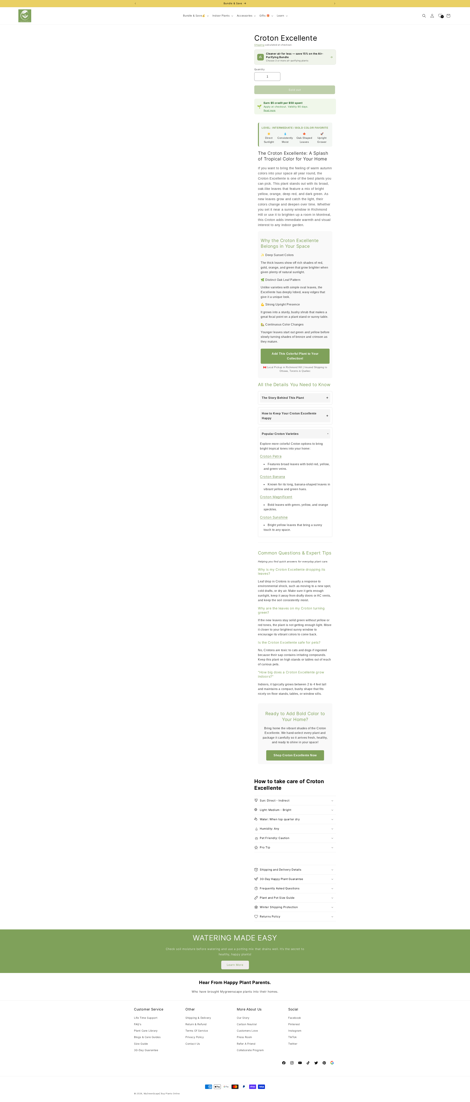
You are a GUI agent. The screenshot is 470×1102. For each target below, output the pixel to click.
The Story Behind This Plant (283, 397)
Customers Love (247, 1030)
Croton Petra (270, 456)
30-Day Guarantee (146, 1050)
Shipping (259, 44)
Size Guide (141, 1043)
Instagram (294, 1030)
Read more (270, 110)
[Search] (424, 16)
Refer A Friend (246, 1043)
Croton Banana (272, 477)
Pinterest (294, 1024)
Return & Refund (196, 1024)
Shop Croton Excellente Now (295, 755)
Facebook (294, 1017)
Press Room (244, 1037)
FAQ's (137, 1024)
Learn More (235, 965)
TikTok (292, 1037)
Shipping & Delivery (198, 1017)
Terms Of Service (196, 1030)
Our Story (243, 1017)
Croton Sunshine (274, 517)
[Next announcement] (335, 3)
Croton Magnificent (276, 497)
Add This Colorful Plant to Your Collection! (295, 356)
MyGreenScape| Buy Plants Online (162, 1093)
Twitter (292, 1043)
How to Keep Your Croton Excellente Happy (289, 416)
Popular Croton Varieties (280, 433)
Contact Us (192, 1043)
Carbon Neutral (247, 1024)
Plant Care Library (146, 1030)
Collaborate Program (250, 1050)
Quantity (259, 69)
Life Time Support (145, 1017)
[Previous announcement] (135, 3)
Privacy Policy (194, 1037)
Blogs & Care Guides (147, 1037)
